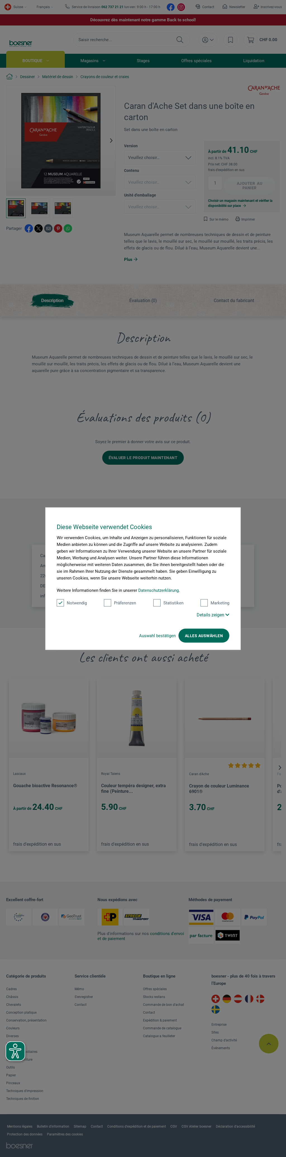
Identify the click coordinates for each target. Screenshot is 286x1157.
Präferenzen (125, 602)
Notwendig (77, 602)
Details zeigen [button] (211, 614)
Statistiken (173, 602)
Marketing (220, 602)
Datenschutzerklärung (158, 590)
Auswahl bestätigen (157, 635)
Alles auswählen (204, 635)
